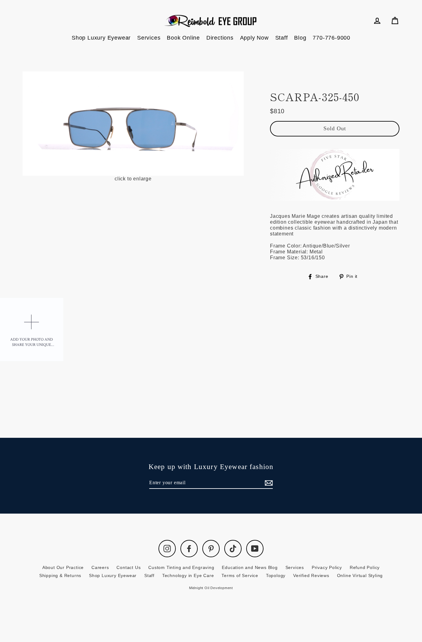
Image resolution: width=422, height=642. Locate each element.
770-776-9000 (331, 38)
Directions (220, 38)
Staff (281, 38)
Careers (100, 567)
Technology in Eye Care (188, 575)
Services (148, 38)
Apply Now (254, 38)
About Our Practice (63, 567)
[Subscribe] (268, 483)
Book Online (183, 38)
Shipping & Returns (60, 575)
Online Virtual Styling (360, 575)
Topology (275, 575)
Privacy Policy (327, 567)
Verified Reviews (311, 575)
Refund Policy (365, 567)
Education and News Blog (249, 567)
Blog (300, 38)
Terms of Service (240, 575)
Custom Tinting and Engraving (181, 567)
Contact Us (128, 567)
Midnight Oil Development (211, 588)
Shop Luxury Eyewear (101, 38)
